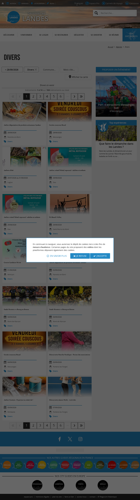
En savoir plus (58, 255)
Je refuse (81, 255)
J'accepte (102, 255)
